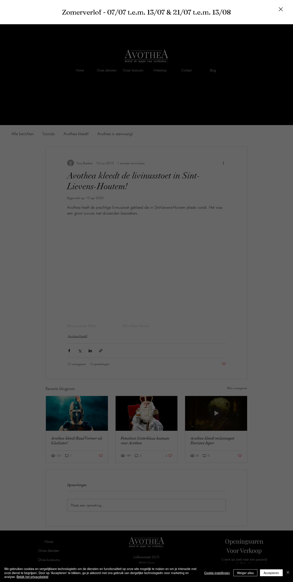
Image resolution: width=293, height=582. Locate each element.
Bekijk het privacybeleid (32, 576)
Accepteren (271, 573)
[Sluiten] (287, 573)
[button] (281, 9)
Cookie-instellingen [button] (217, 573)
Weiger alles (245, 573)
